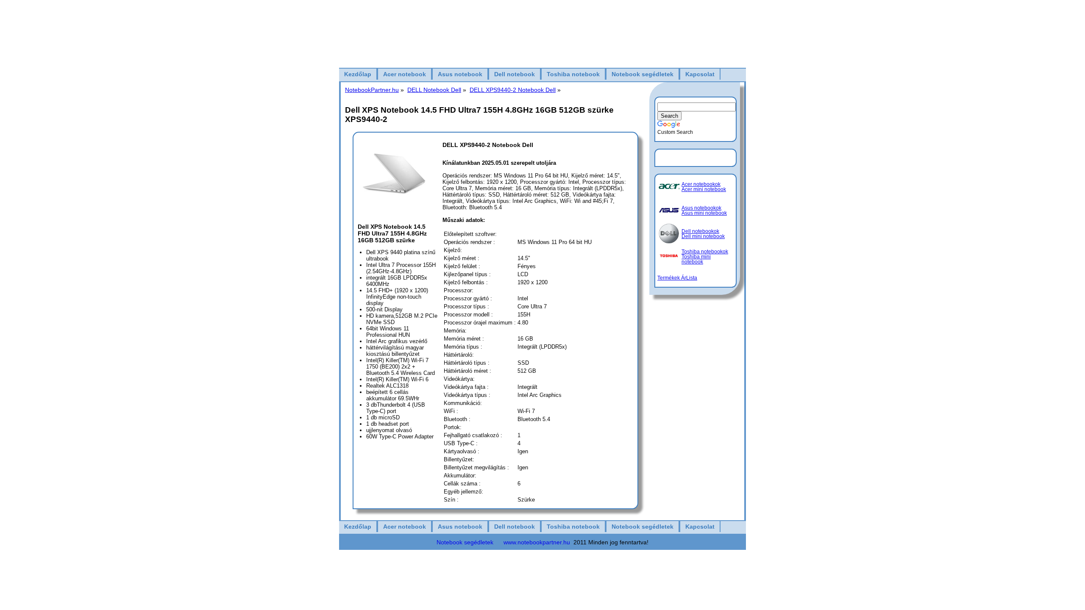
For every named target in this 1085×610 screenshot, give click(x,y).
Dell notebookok (700, 231)
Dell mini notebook (703, 236)
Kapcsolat (700, 74)
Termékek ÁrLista (677, 277)
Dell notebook (514, 74)
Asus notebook (460, 74)
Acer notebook (404, 74)
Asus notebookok (701, 208)
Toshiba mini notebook (696, 259)
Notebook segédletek (642, 74)
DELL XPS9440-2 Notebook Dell (513, 89)
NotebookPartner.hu (372, 89)
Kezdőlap (357, 74)
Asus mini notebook (704, 213)
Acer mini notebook (704, 189)
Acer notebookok (701, 184)
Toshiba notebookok (705, 251)
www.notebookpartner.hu (537, 542)
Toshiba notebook (573, 74)
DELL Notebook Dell (434, 89)
